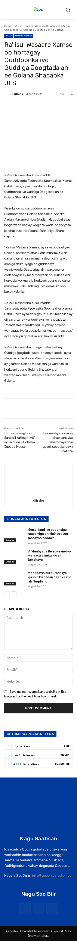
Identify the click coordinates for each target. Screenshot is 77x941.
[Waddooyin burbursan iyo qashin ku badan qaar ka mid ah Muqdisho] (14, 578)
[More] (61, 105)
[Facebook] (22, 105)
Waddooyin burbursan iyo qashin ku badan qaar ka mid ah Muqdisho (49, 577)
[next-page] (13, 594)
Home (7, 25)
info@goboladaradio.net (51, 876)
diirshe (18, 94)
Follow (65, 755)
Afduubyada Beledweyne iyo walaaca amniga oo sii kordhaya (49, 556)
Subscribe (62, 764)
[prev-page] (7, 594)
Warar (18, 25)
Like (67, 746)
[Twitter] (32, 105)
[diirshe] (7, 94)
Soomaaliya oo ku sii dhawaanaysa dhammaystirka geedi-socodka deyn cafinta (58, 442)
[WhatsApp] (51, 105)
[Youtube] (52, 908)
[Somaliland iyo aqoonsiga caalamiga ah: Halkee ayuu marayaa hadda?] (14, 535)
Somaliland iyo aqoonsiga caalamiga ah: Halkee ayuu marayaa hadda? (48, 534)
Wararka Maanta (23, 35)
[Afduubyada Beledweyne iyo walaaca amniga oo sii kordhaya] (14, 556)
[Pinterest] (41, 105)
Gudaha (10, 540)
